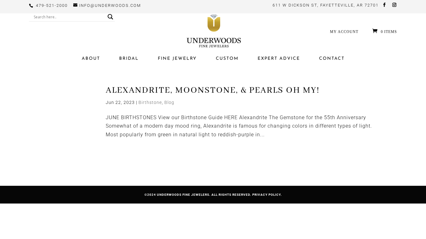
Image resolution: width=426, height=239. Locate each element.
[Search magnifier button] (110, 16)
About (91, 58)
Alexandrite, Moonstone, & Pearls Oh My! (213, 90)
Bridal (129, 58)
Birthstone (150, 102)
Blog (169, 102)
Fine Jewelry (177, 58)
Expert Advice (279, 58)
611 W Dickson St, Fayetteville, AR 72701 (326, 5)
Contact (332, 58)
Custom (227, 58)
